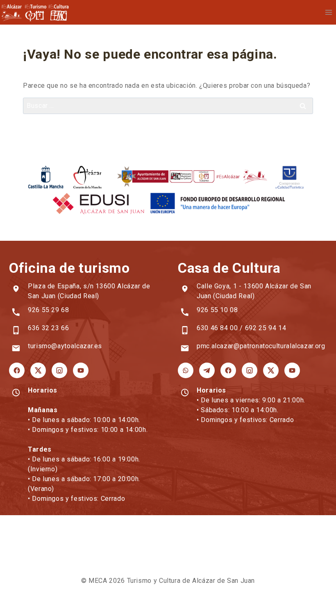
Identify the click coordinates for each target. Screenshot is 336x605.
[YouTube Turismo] (81, 370)
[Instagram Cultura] (249, 370)
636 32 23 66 (48, 328)
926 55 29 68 (48, 310)
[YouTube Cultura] (292, 370)
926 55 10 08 (217, 310)
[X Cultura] (271, 370)
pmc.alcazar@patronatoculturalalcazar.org (261, 346)
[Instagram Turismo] (59, 370)
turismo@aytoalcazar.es (65, 346)
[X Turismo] (38, 370)
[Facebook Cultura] (228, 370)
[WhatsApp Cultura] (185, 370)
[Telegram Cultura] (207, 370)
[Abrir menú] (328, 12)
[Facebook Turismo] (17, 370)
